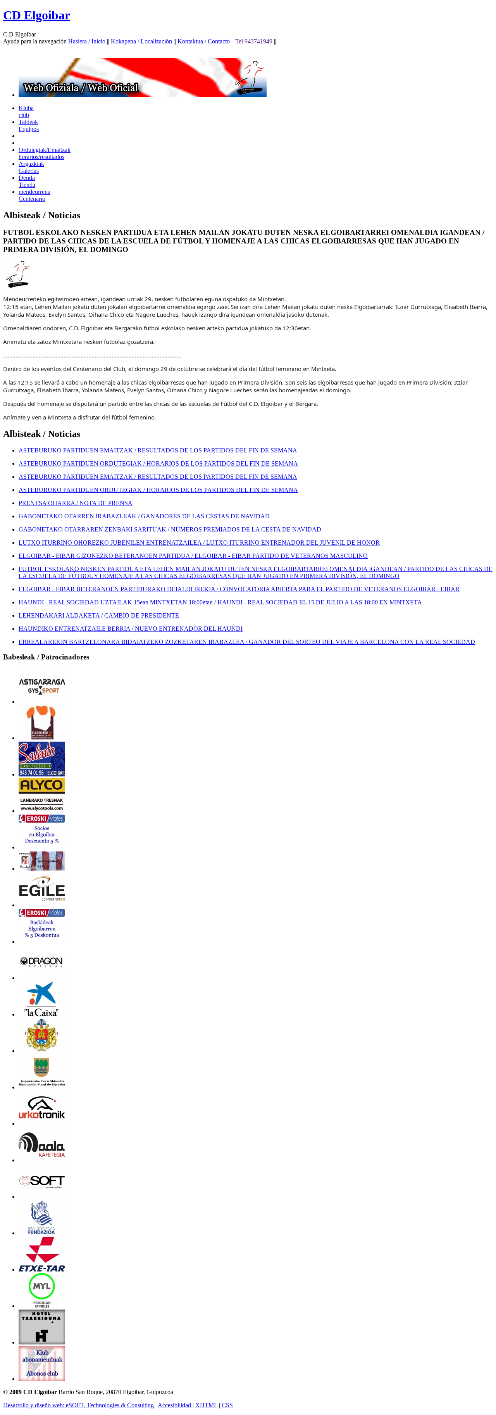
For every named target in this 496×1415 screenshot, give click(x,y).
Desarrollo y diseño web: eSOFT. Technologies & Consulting (79, 1405)
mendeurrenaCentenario (34, 195)
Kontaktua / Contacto (203, 41)
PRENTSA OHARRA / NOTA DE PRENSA (76, 503)
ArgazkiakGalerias (31, 167)
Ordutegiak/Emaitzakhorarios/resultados (45, 153)
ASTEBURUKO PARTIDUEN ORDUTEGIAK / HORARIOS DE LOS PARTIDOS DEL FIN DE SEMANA (158, 463)
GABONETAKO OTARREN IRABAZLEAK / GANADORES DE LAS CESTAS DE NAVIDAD (144, 516)
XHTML (206, 1405)
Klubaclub (26, 111)
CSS (227, 1405)
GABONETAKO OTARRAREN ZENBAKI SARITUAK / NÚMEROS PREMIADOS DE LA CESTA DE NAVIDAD (170, 529)
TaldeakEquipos (29, 125)
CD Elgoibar (36, 15)
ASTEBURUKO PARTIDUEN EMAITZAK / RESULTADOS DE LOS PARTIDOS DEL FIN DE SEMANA (158, 450)
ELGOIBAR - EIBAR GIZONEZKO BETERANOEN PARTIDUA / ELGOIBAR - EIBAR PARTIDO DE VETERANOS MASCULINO (193, 555)
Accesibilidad (175, 1405)
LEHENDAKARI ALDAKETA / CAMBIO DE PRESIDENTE (99, 615)
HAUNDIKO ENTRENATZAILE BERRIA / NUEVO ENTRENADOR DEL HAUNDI (131, 628)
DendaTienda (27, 181)
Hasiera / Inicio (86, 41)
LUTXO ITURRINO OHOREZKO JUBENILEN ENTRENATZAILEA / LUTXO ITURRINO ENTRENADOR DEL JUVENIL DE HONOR (199, 542)
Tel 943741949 (254, 41)
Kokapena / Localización (141, 41)
